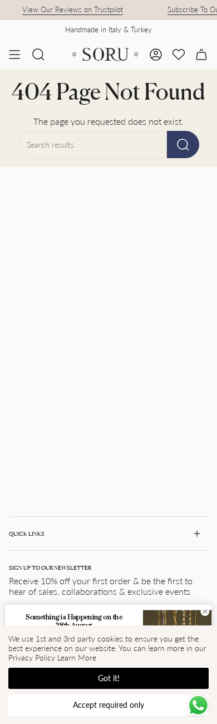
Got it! (109, 678)
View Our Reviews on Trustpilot (70, 9)
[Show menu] (14, 54)
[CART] (201, 54)
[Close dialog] (205, 612)
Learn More (76, 657)
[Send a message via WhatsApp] (198, 705)
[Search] (183, 144)
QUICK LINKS (27, 533)
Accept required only (108, 705)
